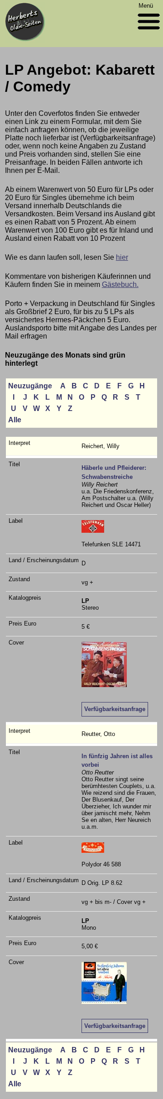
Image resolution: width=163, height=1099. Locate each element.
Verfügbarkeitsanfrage (114, 709)
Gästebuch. (120, 284)
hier (122, 257)
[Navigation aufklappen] (148, 31)
